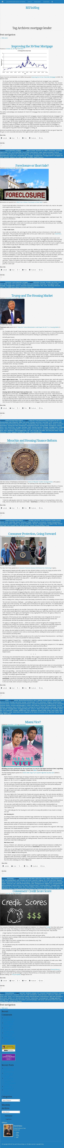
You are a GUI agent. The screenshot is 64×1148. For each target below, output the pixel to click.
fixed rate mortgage (23, 154)
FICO (13, 284)
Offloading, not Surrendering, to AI (9, 1087)
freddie (24, 284)
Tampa (9, 432)
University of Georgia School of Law (46, 888)
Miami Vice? (33, 722)
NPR (8, 525)
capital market (4, 152)
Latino (32, 883)
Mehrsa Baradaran (7, 885)
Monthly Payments (37, 427)
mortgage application (55, 998)
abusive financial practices (26, 700)
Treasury (32, 525)
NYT (51, 708)
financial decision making (22, 996)
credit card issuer (42, 995)
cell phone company (31, 993)
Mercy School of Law (18, 885)
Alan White (32, 878)
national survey (14, 1000)
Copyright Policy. (40, 1144)
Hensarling (9, 707)
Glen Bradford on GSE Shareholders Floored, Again (8, 1024)
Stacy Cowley (55, 710)
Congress (49, 702)
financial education (35, 996)
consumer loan (9, 995)
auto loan (22, 993)
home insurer (3, 998)
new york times (45, 708)
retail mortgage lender (21, 430)
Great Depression (37, 154)
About (30, 1)
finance (18, 522)
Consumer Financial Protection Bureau (10, 424)
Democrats (43, 705)
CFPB (50, 422)
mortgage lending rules (24, 708)
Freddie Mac (35, 522)
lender (57, 284)
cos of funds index (17, 152)
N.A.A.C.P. (33, 708)
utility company (4, 1001)
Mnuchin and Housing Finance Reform (32, 440)
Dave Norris (39, 424)
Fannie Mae (12, 522)
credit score (51, 995)
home (28, 284)
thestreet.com (21, 432)
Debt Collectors (35, 705)
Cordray (28, 705)
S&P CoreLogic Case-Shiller (37, 430)
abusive (16, 700)
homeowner (59, 154)
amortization (51, 150)
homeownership (4, 155)
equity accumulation (48, 152)
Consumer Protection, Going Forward (32, 534)
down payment (34, 152)
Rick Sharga (51, 285)
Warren (57, 712)
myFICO (18, 285)
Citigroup (40, 880)
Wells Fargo (60, 888)
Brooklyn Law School (51, 282)
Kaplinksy (47, 707)
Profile (17, 1135)
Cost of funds (26, 152)
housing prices (53, 425)
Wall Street (52, 712)
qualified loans (22, 710)
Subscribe (46, 1)
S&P (28, 430)
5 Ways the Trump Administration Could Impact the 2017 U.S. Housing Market (38, 327)
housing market (44, 425)
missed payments (43, 998)
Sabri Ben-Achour (24, 525)
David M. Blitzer (48, 424)
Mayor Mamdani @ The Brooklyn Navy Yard (9, 1070)
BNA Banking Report (10, 880)
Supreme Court (39, 887)
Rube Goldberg (30, 887)
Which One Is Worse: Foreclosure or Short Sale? (29, 202)
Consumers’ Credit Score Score (32, 891)
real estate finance (37, 429)
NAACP (39, 708)
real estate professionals (49, 429)
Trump (27, 432)
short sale (57, 285)
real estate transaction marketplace (30, 285)
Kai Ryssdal (21, 524)
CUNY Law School (51, 880)
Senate (49, 710)
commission (43, 702)
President (15, 710)
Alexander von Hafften (42, 150)
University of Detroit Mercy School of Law (24, 888)
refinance (12, 157)
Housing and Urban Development (17, 425)
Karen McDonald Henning (23, 883)
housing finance (56, 522)
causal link (35, 880)
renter (20, 157)
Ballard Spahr (56, 700)
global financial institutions (56, 882)
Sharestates (3, 432)
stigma (2, 287)
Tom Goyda (56, 887)
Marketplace (28, 524)
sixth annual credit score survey (53, 1000)
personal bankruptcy (31, 1000)
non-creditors (22, 1000)
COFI (9, 152)
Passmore (6, 157)
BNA (3, 880)
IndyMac (15, 524)
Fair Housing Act (25, 882)
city (45, 880)
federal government (36, 882)
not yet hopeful (16, 974)
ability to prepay (31, 150)
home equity (51, 154)
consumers (16, 995)
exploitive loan (10, 882)
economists (60, 424)
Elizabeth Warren (51, 705)
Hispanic (4, 883)
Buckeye (24, 702)
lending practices (39, 883)
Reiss (41, 285)
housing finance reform (32, 425)
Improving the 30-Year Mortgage (32, 46)
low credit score (20, 998)
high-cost (44, 154)
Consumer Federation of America (49, 993)
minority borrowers (33, 885)
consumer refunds (5, 705)
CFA (38, 993)
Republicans (11, 430)
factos (10, 996)
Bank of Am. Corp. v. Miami (42, 878)
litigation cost (48, 883)
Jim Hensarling (40, 707)
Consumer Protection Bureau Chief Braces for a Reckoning (35, 568)
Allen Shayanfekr (13, 422)
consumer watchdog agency (18, 705)
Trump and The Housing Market (32, 295)
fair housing (10, 878)
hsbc (14, 883)
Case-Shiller (45, 422)
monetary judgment (45, 885)
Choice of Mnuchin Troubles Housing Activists (40, 482)
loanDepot (24, 427)
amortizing (59, 150)
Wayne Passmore (38, 157)
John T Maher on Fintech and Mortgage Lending (9, 1029)
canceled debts (31, 702)
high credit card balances (56, 996)
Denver (55, 424)
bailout (20, 422)
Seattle (61, 430)
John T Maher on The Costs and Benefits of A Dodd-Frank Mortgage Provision (10, 1040)
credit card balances (31, 995)
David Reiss (20, 48)
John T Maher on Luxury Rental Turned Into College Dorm (9, 1019)
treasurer (5, 712)
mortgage (18, 150)
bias (61, 878)
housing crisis (32, 707)
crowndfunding (32, 424)
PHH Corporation (7, 710)
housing (49, 522)
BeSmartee (36, 282)
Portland (28, 429)
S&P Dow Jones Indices (52, 430)
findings (48, 927)
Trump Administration (36, 432)
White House (7, 713)
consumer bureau (5, 704)
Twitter (17, 1132)
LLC (14, 998)
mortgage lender (38, 155)
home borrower (34, 284)
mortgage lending (52, 524)
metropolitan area (22, 155)
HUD (5, 427)
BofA (18, 880)
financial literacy (55, 969)
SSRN (17, 1137)
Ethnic (5, 996)
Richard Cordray (42, 710)
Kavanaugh (53, 707)
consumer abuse (57, 702)
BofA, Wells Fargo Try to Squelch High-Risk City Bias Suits (38, 772)
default (5, 284)
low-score (27, 998)
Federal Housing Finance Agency (14, 420)
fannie (9, 284)
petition (20, 887)
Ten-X (6, 287)
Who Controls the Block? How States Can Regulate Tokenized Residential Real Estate (10, 1081)
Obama (61, 708)
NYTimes (55, 708)
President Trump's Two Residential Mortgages (9, 1075)
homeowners (3, 425)
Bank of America (55, 878)
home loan (25, 707)
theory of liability (48, 887)
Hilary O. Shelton (16, 707)
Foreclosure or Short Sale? (32, 165)
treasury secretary (40, 525)
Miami (29, 427)
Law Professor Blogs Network (15, 1)
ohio (1, 710)
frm (31, 154)
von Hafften (30, 157)
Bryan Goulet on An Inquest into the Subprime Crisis (9, 1034)
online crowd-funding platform (12, 429)
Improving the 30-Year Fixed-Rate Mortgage (43, 77)
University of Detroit (7, 888)
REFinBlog (32, 8)
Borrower (42, 282)
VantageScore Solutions (15, 1001)
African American (23, 878)
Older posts (4, 38)
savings (24, 157)
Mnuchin (35, 524)
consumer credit (57, 422)
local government (57, 883)
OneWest (12, 525)
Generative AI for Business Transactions (8, 1091)
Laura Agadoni (51, 284)
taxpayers (14, 432)
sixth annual (41, 1000)
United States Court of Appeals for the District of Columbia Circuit (30, 712)
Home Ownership (10, 150)
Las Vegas (18, 427)
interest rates (13, 155)
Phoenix (24, 429)
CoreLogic (24, 424)
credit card (23, 995)
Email (17, 1134)
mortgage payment (48, 155)
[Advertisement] (30, 15)
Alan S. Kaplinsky (38, 700)
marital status (34, 998)
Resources (37, 1)
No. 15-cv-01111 (12, 887)
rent (17, 157)
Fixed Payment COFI (12, 154)
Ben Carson (26, 422)
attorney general (47, 700)
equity (40, 152)
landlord (10, 998)
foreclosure (8, 282)
